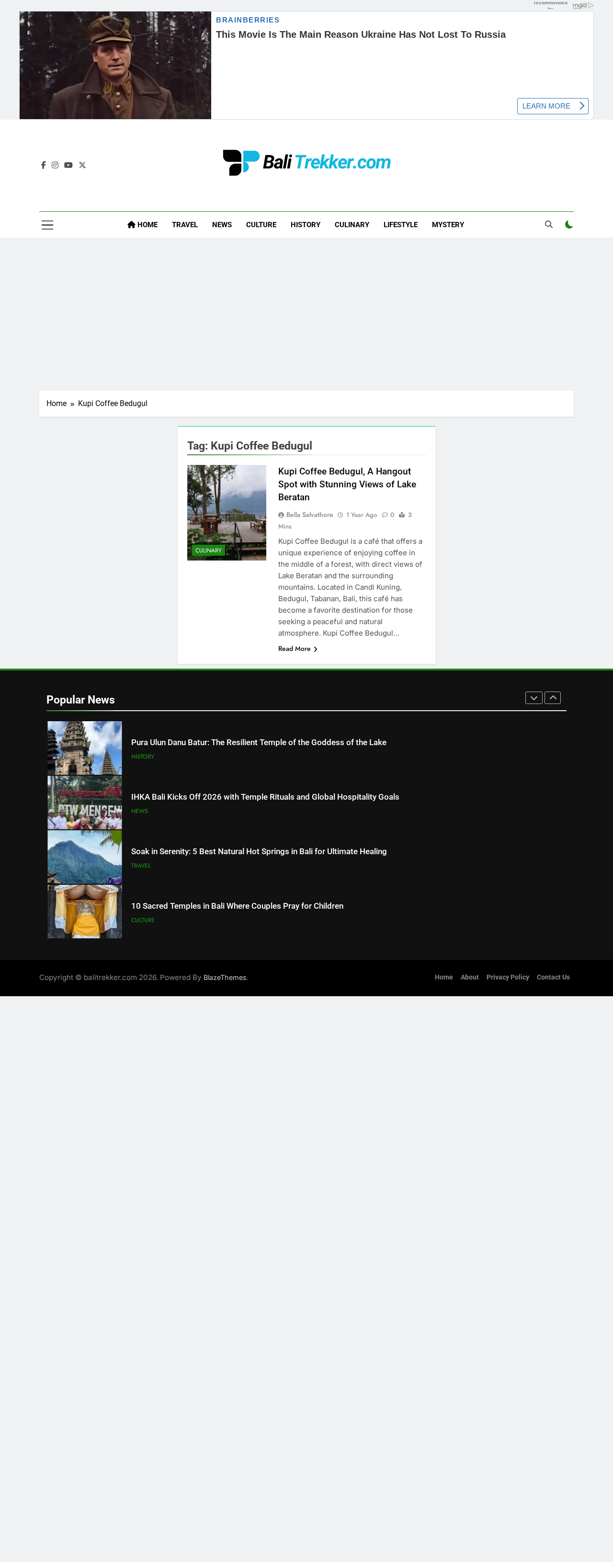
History (305, 224)
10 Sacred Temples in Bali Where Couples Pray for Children (237, 906)
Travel (185, 224)
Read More (294, 648)
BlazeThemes (225, 977)
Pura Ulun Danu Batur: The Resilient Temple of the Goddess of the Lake (258, 742)
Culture (261, 224)
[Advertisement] (306, 314)
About (470, 977)
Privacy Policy (508, 977)
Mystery (448, 224)
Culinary (352, 224)
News (222, 224)
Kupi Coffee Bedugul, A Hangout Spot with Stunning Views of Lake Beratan (347, 484)
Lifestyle (401, 224)
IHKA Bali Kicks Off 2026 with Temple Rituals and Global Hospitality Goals (265, 797)
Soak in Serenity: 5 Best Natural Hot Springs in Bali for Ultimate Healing (259, 851)
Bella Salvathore (309, 514)
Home (147, 224)
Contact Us (553, 977)
